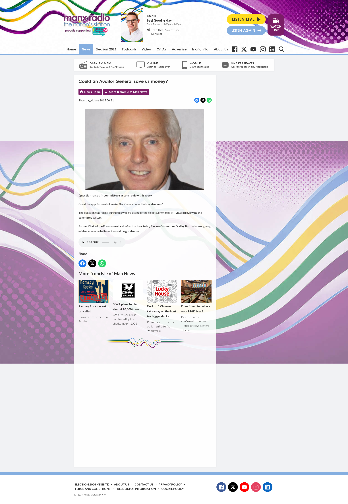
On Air (161, 49)
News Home (92, 91)
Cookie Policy (172, 488)
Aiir (103, 494)
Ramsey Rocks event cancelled (92, 308)
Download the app (199, 66)
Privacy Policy (170, 484)
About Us (221, 49)
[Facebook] (234, 49)
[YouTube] (253, 49)
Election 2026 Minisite (91, 484)
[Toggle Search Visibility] (281, 49)
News (86, 49)
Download (156, 33)
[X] (244, 49)
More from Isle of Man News (128, 91)
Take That (157, 30)
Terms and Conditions (92, 488)
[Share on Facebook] (196, 100)
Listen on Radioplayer (158, 66)
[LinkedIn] (272, 49)
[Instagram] (263, 49)
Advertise (179, 49)
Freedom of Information (136, 488)
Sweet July (172, 30)
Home (71, 49)
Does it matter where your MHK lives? (195, 308)
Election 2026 (106, 49)
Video (146, 49)
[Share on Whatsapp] (209, 100)
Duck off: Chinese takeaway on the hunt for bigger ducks (161, 311)
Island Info (200, 49)
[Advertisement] (146, 405)
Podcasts (129, 49)
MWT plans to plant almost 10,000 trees (126, 306)
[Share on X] (203, 100)
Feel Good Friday (159, 20)
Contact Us (143, 484)
